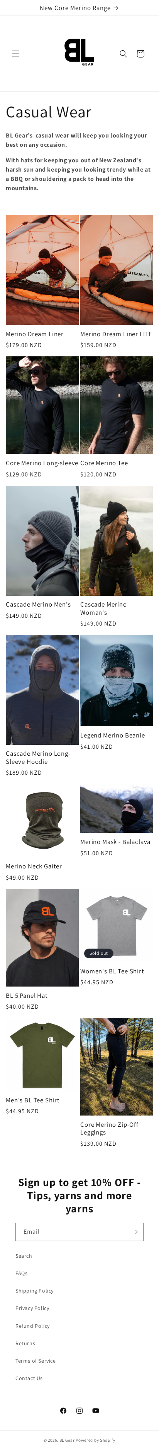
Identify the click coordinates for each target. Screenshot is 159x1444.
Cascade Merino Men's (38, 604)
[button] (15, 53)
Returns (25, 1343)
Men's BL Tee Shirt (33, 1100)
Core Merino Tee (104, 463)
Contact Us (29, 1378)
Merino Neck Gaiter (34, 866)
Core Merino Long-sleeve (42, 463)
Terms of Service (35, 1360)
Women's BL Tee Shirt (112, 971)
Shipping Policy (34, 1290)
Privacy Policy (32, 1308)
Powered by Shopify (95, 1440)
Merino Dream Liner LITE (116, 334)
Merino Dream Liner (35, 334)
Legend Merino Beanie (112, 735)
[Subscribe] (134, 1232)
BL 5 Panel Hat (27, 995)
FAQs (21, 1273)
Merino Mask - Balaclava (115, 842)
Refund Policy (32, 1325)
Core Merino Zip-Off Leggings (109, 1128)
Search (23, 1255)
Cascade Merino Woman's (103, 608)
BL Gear (67, 1440)
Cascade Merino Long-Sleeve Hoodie (38, 757)
